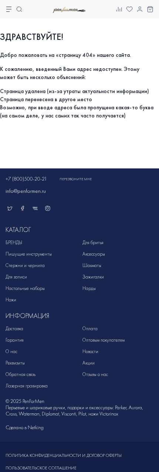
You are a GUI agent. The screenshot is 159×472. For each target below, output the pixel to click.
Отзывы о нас (95, 374)
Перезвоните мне (76, 179)
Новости (90, 351)
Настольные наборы (25, 288)
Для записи (16, 277)
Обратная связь (20, 374)
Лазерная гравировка (27, 386)
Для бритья (93, 242)
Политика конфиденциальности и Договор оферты (64, 455)
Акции (88, 363)
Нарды (89, 288)
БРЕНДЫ (14, 242)
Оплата (90, 328)
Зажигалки (93, 277)
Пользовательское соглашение (41, 468)
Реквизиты (15, 363)
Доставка (14, 328)
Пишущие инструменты (29, 254)
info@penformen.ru (26, 191)
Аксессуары (93, 254)
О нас (11, 351)
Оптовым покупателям (103, 340)
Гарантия (15, 340)
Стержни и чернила (25, 265)
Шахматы (91, 265)
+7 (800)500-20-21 (26, 179)
